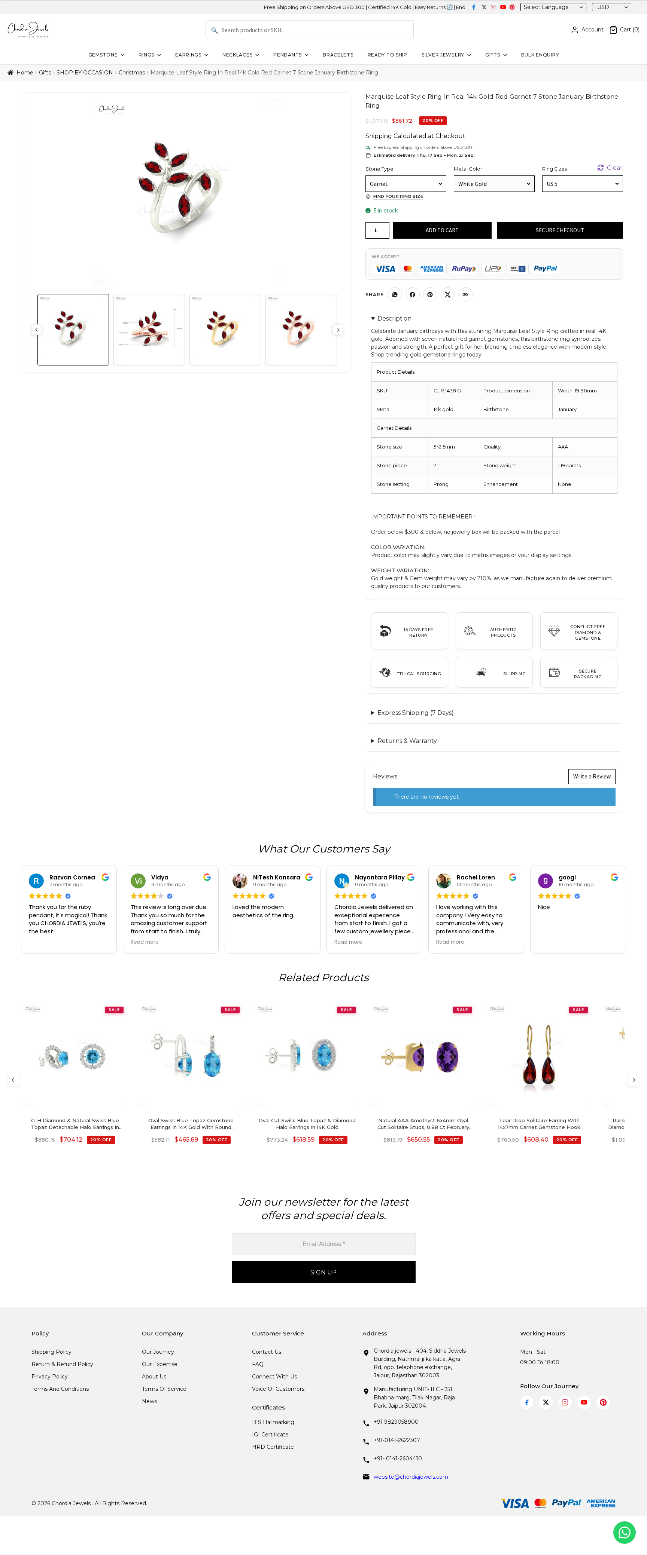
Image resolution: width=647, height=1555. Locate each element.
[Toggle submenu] (121, 55)
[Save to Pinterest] (430, 294)
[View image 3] (225, 329)
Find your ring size (398, 196)
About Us (154, 1376)
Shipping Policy (51, 1352)
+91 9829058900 (396, 1421)
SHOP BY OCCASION (85, 72)
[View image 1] (73, 329)
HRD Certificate (273, 1447)
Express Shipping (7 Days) (415, 712)
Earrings (188, 55)
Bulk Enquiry (540, 55)
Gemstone (103, 55)
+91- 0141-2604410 (398, 1458)
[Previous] (13, 1080)
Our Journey (158, 1352)
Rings (146, 55)
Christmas (132, 72)
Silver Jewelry (443, 55)
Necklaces (237, 55)
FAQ (258, 1364)
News (149, 1401)
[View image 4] (301, 329)
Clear (615, 167)
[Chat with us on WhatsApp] (624, 1532)
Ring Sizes (554, 169)
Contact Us (266, 1352)
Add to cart (442, 230)
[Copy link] (465, 294)
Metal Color (468, 169)
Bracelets (338, 55)
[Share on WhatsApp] (395, 294)
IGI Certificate (270, 1434)
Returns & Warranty (407, 740)
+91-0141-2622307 (397, 1440)
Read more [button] (145, 942)
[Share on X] (448, 294)
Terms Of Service (164, 1389)
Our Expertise (159, 1364)
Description (394, 318)
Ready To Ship (387, 55)
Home (24, 72)
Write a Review (592, 776)
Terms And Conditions (60, 1389)
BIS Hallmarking (273, 1422)
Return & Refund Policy (62, 1364)
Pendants (287, 55)
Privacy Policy (49, 1376)
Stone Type (379, 169)
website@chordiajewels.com (411, 1476)
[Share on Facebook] (412, 294)
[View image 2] (149, 329)
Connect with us (274, 1376)
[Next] (634, 1080)
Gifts (492, 55)
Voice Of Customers (278, 1389)
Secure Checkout (560, 230)
